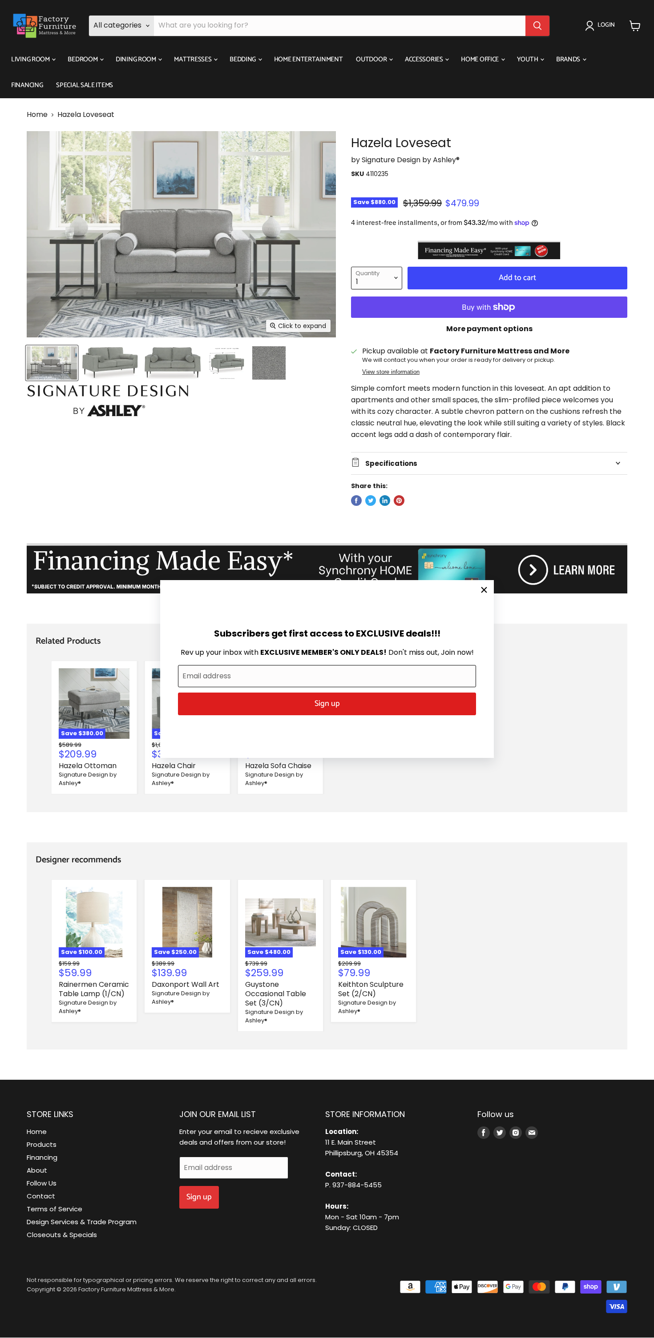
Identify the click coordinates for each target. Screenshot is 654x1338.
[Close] (484, 590)
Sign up (327, 703)
